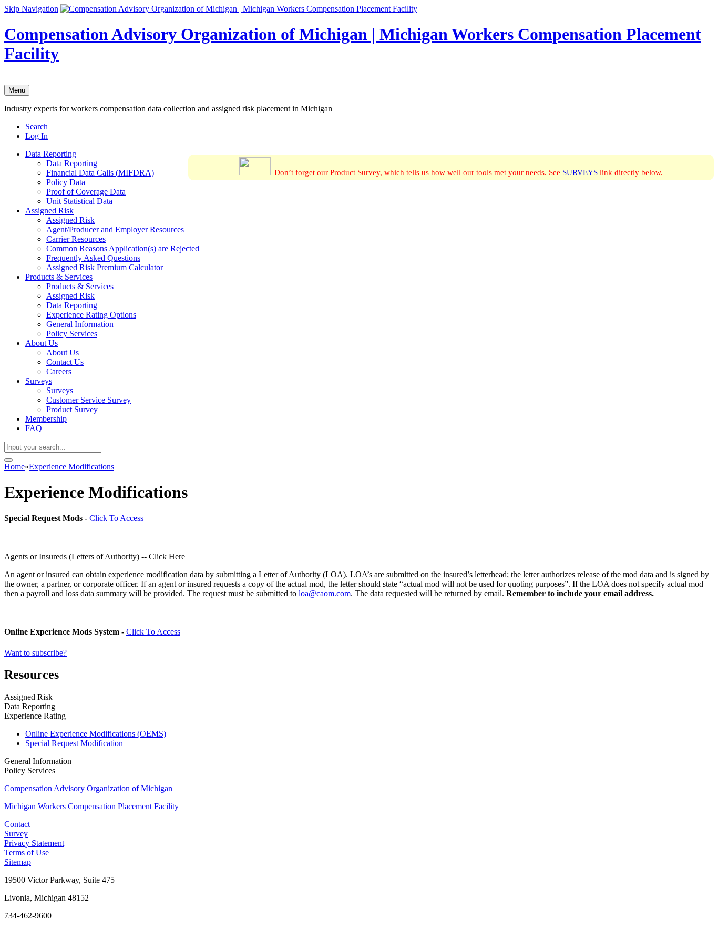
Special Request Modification (74, 743)
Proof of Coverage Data (86, 191)
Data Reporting (50, 153)
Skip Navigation (31, 8)
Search (36, 126)
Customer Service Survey (88, 399)
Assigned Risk (49, 210)
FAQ (33, 428)
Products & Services (59, 276)
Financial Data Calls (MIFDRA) (100, 172)
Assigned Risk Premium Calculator (104, 267)
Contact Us (65, 362)
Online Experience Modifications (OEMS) (95, 733)
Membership (46, 418)
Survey (16, 833)
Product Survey (72, 409)
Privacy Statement (34, 843)
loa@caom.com (323, 593)
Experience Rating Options (91, 314)
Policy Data (65, 182)
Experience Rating (35, 715)
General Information (80, 324)
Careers (58, 371)
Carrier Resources (76, 238)
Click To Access (115, 518)
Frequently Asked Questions (93, 257)
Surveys (38, 380)
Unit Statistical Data (79, 201)
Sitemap (17, 861)
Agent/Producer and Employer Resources (115, 229)
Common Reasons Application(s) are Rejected (122, 248)
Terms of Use (26, 852)
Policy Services (71, 333)
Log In (36, 135)
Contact (17, 824)
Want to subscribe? (35, 652)
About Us (41, 343)
